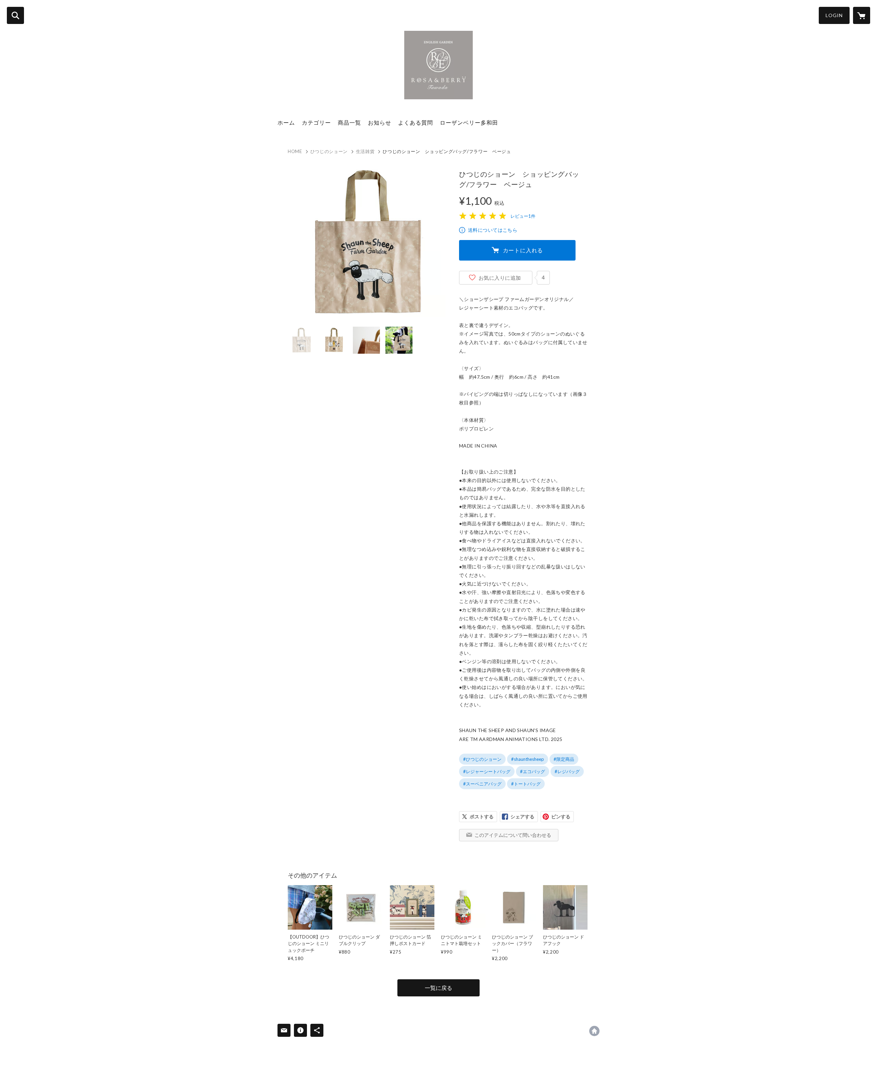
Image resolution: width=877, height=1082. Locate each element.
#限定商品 (564, 759)
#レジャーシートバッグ (486, 771)
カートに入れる (523, 250)
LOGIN (834, 15)
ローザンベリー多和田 (469, 122)
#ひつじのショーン (482, 759)
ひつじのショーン (329, 151)
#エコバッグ (532, 771)
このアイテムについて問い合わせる (512, 835)
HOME (295, 151)
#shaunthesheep (527, 759)
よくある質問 (415, 122)
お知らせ (379, 122)
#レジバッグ (567, 771)
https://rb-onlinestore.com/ (594, 1031)
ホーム (286, 122)
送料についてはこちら (492, 230)
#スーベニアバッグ (482, 784)
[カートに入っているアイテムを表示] (861, 15)
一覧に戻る (438, 987)
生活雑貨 (365, 151)
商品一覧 (349, 122)
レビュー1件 (522, 216)
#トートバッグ (526, 784)
